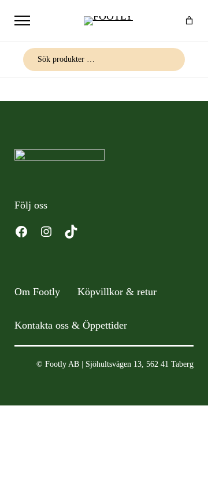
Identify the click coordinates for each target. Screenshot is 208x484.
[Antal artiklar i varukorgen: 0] (189, 20)
